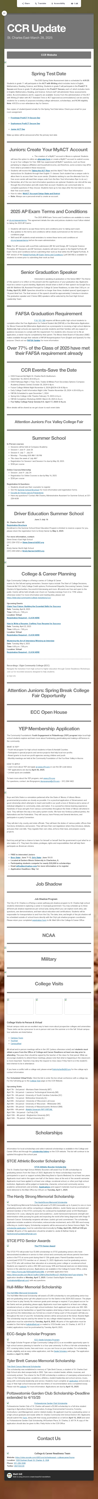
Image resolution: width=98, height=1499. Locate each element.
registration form (39, 920)
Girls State (36, 857)
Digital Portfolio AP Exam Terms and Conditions (43, 255)
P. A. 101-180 (39, 320)
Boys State (15, 857)
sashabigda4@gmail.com (18, 1280)
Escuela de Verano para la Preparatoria (27, 493)
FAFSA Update (33, 340)
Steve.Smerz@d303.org (33, 542)
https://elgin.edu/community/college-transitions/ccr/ (29, 598)
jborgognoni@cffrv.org (50, 781)
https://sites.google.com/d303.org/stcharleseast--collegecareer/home (45, 1457)
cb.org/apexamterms (18, 220)
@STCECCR (19, 1466)
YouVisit (14, 1041)
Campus (14, 1044)
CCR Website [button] (49, 54)
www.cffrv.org (49, 778)
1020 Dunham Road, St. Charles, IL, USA (32, 1460)
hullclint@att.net (33, 1324)
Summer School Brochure (28, 490)
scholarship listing (40, 1151)
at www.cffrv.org (43, 767)
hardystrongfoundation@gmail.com (22, 1234)
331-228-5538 (20, 1463)
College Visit (35, 1081)
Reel (19, 1044)
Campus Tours (17, 1038)
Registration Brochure (17, 525)
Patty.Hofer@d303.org (61, 1069)
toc (4, 13)
